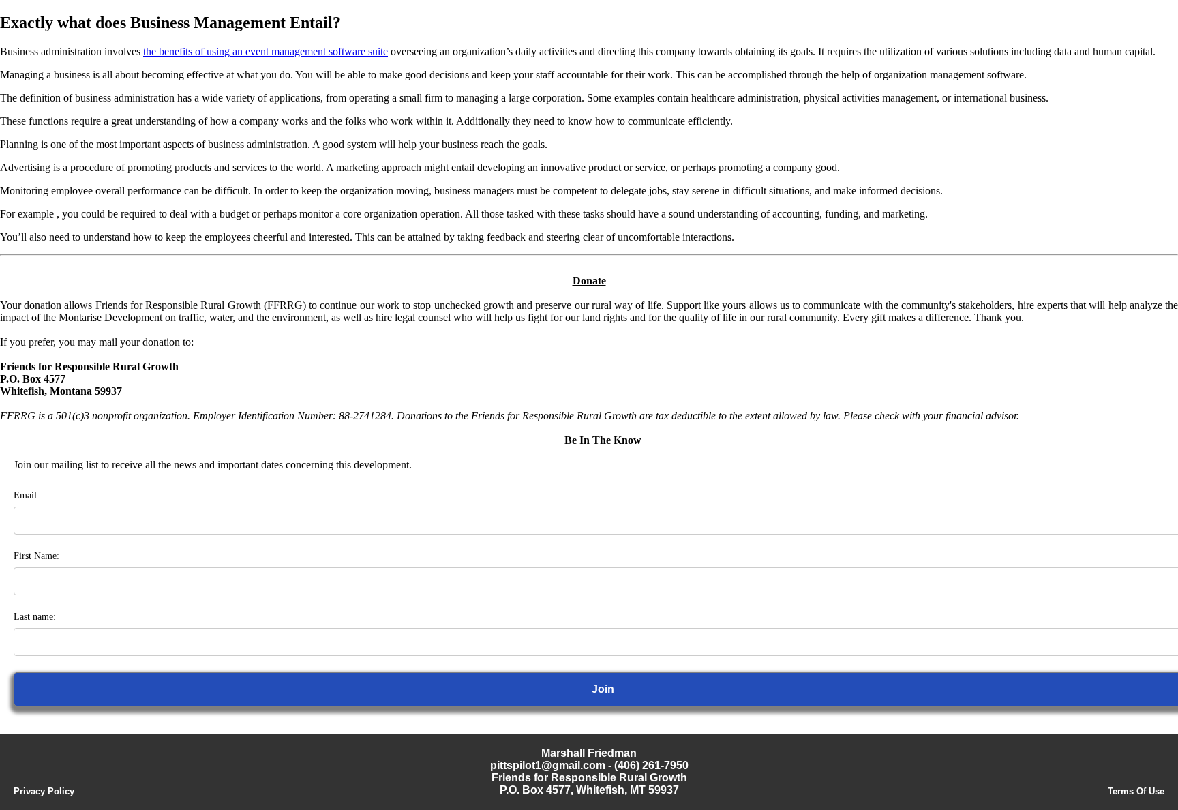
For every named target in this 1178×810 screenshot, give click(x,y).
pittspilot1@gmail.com (547, 765)
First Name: (36, 556)
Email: (27, 495)
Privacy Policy (44, 791)
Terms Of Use (1136, 791)
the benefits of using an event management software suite (265, 51)
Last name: (35, 617)
